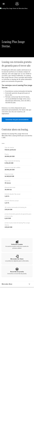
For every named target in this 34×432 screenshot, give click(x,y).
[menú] (3, 3)
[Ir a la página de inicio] (17, 4)
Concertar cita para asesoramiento (17, 120)
